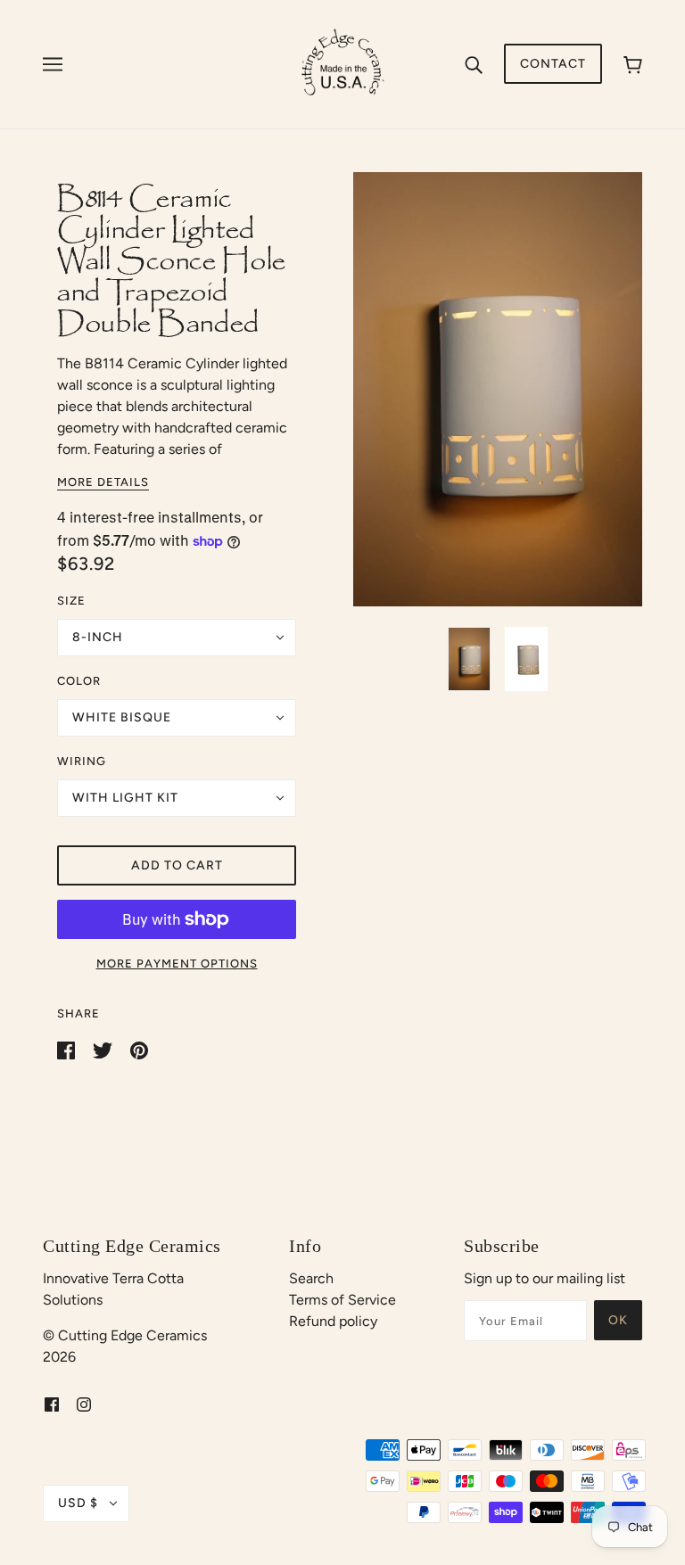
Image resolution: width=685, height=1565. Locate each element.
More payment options (177, 963)
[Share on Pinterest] (139, 1049)
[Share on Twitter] (104, 1049)
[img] (52, 1403)
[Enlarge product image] (497, 389)
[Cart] (632, 64)
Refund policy (333, 1321)
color (79, 681)
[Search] (473, 64)
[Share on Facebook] (68, 1049)
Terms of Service (342, 1299)
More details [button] (103, 482)
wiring (81, 761)
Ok (618, 1320)
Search (311, 1278)
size (71, 600)
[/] (342, 62)
